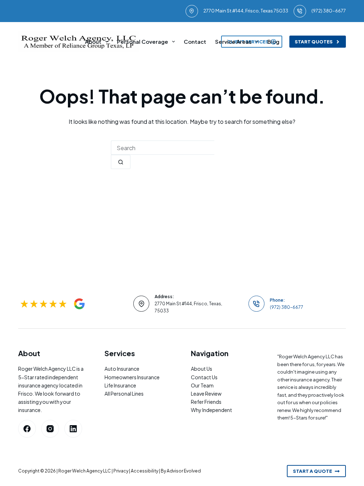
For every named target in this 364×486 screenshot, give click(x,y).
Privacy (120, 471)
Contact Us (204, 377)
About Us (201, 368)
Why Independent (211, 410)
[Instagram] (50, 429)
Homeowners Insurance (132, 377)
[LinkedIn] (73, 429)
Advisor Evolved (184, 471)
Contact (195, 41)
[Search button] (120, 162)
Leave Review (206, 393)
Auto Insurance (122, 368)
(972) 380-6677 (328, 11)
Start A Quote (312, 471)
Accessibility (144, 471)
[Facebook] (27, 429)
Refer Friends (206, 401)
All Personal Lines (124, 393)
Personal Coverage (142, 41)
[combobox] (162, 148)
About (93, 41)
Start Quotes (314, 41)
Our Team (202, 385)
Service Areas (233, 41)
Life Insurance (120, 385)
